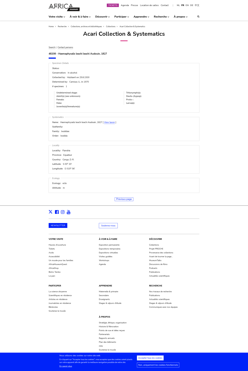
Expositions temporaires (109, 248)
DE (191, 5)
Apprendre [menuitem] (140, 18)
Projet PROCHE (156, 248)
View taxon (109, 122)
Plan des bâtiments (107, 342)
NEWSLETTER (58, 225)
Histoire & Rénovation (109, 326)
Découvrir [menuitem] (101, 18)
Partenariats (104, 334)
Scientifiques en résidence (60, 295)
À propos (104, 316)
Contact (165, 5)
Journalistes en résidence (60, 303)
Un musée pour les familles (61, 260)
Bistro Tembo (55, 272)
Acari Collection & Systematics (132, 26)
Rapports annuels (107, 338)
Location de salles (149, 5)
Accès (51, 252)
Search (52, 47)
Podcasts (153, 268)
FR (182, 5)
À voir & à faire (108, 239)
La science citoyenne (58, 291)
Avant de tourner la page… (161, 256)
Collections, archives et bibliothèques (86, 26)
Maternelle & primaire (108, 291)
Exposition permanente (109, 245)
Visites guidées (105, 256)
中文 (197, 5)
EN (187, 5)
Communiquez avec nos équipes (163, 307)
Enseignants (104, 299)
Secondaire (104, 295)
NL (178, 5)
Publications (154, 272)
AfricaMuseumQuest (58, 264)
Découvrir (155, 239)
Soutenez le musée (57, 311)
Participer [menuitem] (120, 18)
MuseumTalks (155, 260)
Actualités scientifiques (159, 276)
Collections (110, 26)
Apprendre (105, 285)
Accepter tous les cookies (150, 358)
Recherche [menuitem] (160, 18)
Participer (55, 285)
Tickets (52, 248)
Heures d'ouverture (57, 245)
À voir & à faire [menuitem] (79, 18)
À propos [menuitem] (179, 18)
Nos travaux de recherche (160, 291)
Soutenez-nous (108, 225)
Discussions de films (158, 264)
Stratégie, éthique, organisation (113, 322)
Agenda (125, 5)
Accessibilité (54, 256)
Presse (134, 5)
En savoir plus (65, 366)
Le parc (52, 276)
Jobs (101, 346)
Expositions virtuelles (108, 252)
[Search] (198, 16)
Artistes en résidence (58, 299)
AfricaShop (54, 268)
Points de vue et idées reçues (112, 330)
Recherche (62, 26)
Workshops (104, 260)
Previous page (124, 199)
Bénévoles (53, 307)
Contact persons (65, 47)
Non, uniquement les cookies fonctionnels (158, 365)
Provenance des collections (161, 252)
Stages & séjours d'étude (110, 303)
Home (51, 26)
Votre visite (56, 239)
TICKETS (112, 5)
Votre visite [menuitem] (56, 18)
